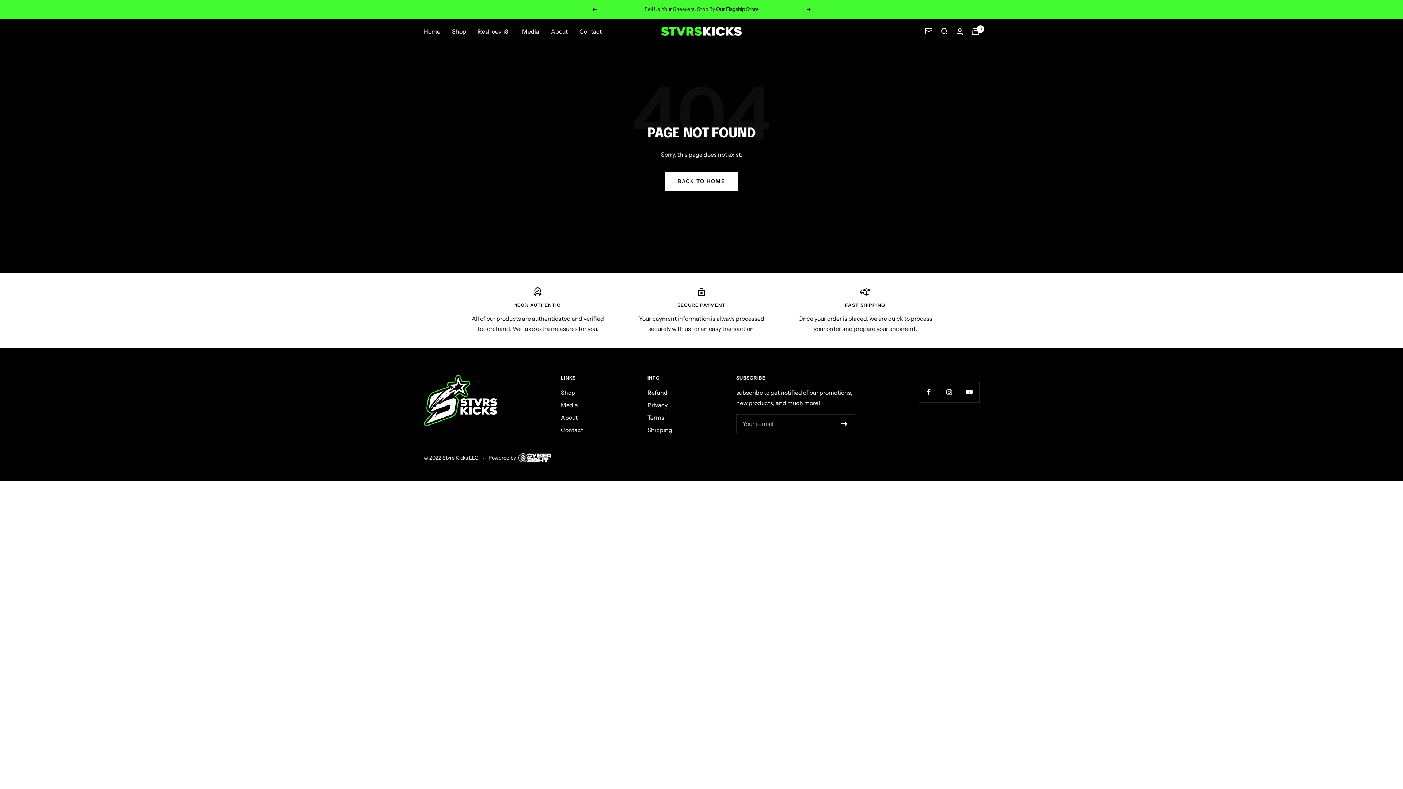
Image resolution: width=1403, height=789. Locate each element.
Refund (657, 392)
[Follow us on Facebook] (929, 392)
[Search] (944, 31)
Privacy (657, 405)
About (559, 31)
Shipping (659, 430)
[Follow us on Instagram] (949, 392)
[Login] (960, 31)
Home (432, 31)
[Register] (844, 423)
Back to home (701, 181)
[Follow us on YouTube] (969, 392)
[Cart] (975, 31)
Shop (459, 31)
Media (530, 31)
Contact (590, 31)
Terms (655, 417)
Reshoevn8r (494, 31)
